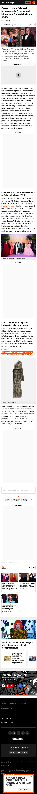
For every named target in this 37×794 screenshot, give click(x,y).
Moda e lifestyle (13, 562)
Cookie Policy (5, 706)
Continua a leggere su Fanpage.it (18, 500)
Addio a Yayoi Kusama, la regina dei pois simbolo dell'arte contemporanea (17, 645)
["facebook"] (20, 685)
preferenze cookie (6, 709)
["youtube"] (11, 685)
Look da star (4, 562)
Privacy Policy (22, 703)
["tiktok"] (3, 685)
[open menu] (2, 2)
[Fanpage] (18, 739)
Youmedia (4, 703)
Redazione (30, 706)
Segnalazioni (12, 703)
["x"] (15, 685)
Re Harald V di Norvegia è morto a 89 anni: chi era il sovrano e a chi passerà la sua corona (18, 782)
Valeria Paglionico (11, 24)
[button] (34, 24)
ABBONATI (28, 2)
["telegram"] (24, 685)
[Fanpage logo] (10, 2)
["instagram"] (7, 685)
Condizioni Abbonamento (18, 706)
